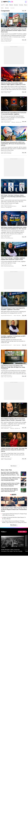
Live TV (2, 4)
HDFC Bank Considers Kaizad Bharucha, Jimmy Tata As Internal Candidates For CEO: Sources (14, 228)
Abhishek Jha (18, 122)
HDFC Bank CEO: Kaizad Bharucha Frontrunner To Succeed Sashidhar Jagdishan (13, 113)
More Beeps (13, 524)
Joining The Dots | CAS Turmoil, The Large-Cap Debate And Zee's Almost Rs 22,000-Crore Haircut (14, 450)
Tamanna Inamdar (7, 459)
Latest (7, 4)
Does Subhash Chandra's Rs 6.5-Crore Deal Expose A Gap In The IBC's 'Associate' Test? (13, 419)
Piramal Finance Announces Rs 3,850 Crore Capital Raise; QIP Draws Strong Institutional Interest (13, 144)
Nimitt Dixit (6, 428)
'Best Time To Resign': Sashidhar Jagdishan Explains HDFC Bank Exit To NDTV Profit (13, 258)
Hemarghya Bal (8, 207)
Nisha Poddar (7, 236)
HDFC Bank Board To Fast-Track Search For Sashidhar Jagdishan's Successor (13, 308)
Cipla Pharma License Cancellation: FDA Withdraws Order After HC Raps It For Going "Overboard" (13, 367)
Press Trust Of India (8, 376)
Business (16, 4)
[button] (14, 514)
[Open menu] (2, 2)
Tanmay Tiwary (7, 92)
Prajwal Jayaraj (7, 206)
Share (23, 10)
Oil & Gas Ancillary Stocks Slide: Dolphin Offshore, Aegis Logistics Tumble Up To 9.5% (13, 83)
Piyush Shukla (7, 122)
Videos (3, 531)
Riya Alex (6, 266)
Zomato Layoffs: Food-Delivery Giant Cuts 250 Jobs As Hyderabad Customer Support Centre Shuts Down (13, 30)
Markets (11, 4)
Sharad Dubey (13, 206)
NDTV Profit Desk (7, 153)
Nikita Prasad (8, 41)
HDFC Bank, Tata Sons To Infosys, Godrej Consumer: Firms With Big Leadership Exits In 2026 (13, 196)
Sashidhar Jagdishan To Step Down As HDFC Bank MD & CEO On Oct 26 (13, 336)
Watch (22, 531)
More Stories (13, 465)
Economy (21, 4)
